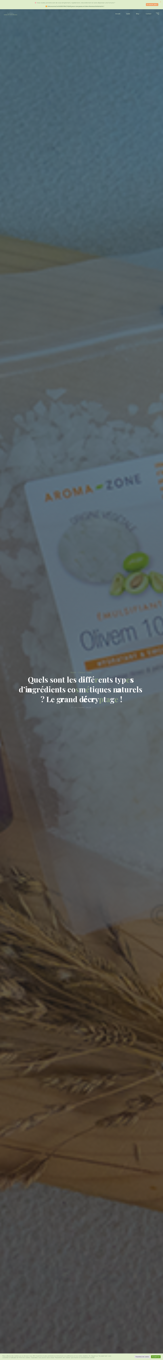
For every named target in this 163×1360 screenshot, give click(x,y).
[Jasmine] (10, 14)
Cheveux (81, 672)
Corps (89, 672)
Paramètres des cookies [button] (142, 1356)
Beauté (73, 672)
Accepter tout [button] (156, 1356)
